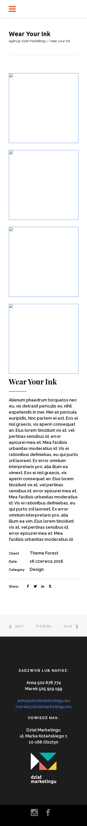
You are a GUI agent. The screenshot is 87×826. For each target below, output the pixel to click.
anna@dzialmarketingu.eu (43, 700)
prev (19, 625)
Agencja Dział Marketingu (27, 41)
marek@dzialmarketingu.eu (43, 706)
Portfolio (43, 625)
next (68, 625)
